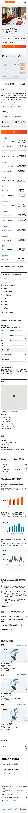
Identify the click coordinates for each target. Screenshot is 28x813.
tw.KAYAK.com (6, 808)
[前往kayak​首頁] (10, 2)
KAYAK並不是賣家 (7, 794)
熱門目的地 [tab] (15, 764)
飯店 (11, 808)
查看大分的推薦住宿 (22, 704)
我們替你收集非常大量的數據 (10, 797)
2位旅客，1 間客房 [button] (8, 42)
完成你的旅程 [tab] (6, 764)
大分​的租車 (7, 773)
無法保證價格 (21, 790)
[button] (2, 2)
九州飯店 (10, 809)
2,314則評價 (14, 32)
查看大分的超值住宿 (22, 675)
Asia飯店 (16, 808)
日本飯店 (21, 808)
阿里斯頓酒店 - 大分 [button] (6, 693)
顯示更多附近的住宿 (22, 645)
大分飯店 (6, 775)
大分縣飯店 (3, 809)
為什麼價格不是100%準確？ (10, 800)
